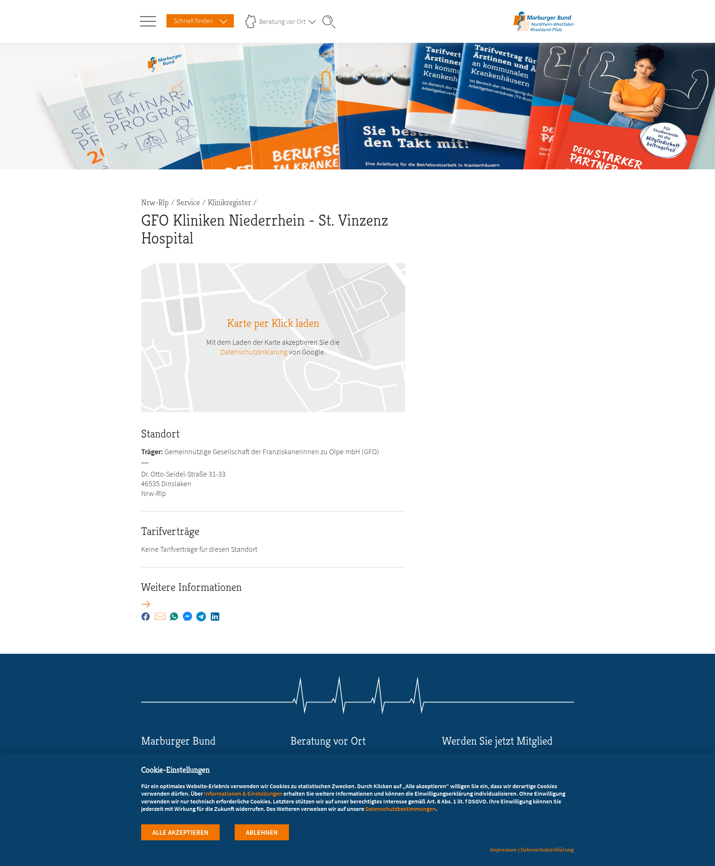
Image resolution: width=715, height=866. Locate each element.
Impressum (503, 849)
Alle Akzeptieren (180, 832)
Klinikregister (229, 202)
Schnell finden (193, 20)
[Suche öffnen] (331, 22)
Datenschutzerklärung (253, 351)
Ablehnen (262, 832)
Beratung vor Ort (282, 21)
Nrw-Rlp (155, 202)
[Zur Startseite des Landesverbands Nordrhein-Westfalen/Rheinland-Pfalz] (543, 31)
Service (188, 202)
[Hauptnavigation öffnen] (149, 19)
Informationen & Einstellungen (243, 793)
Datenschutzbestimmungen (400, 808)
